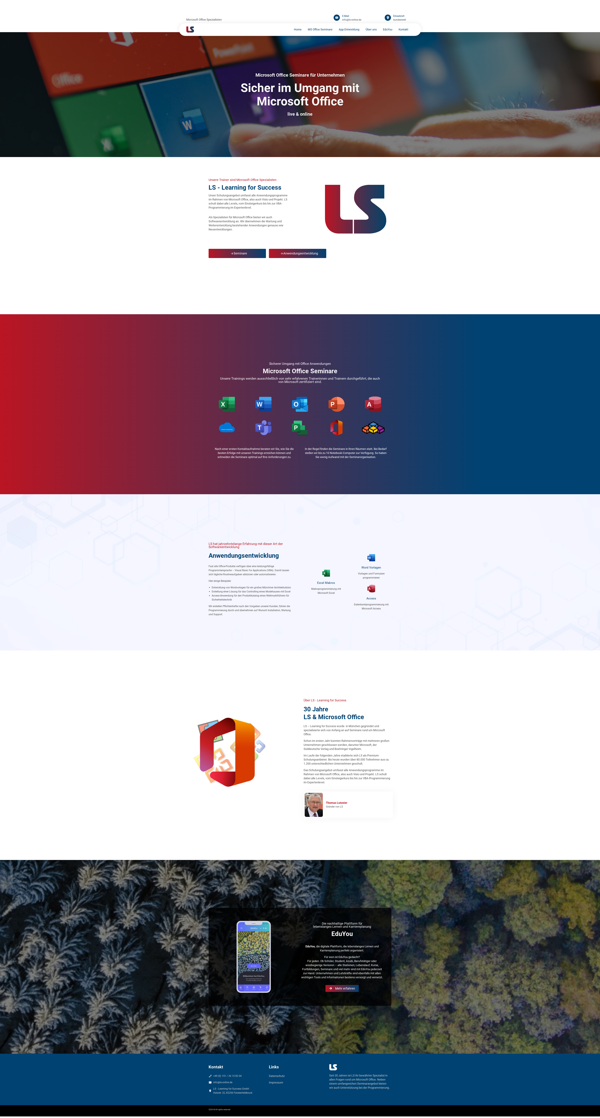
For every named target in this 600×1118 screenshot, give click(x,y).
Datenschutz (277, 1076)
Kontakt (403, 29)
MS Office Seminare (320, 29)
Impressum (276, 1082)
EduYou (387, 29)
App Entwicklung (349, 29)
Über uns (371, 29)
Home (298, 29)
